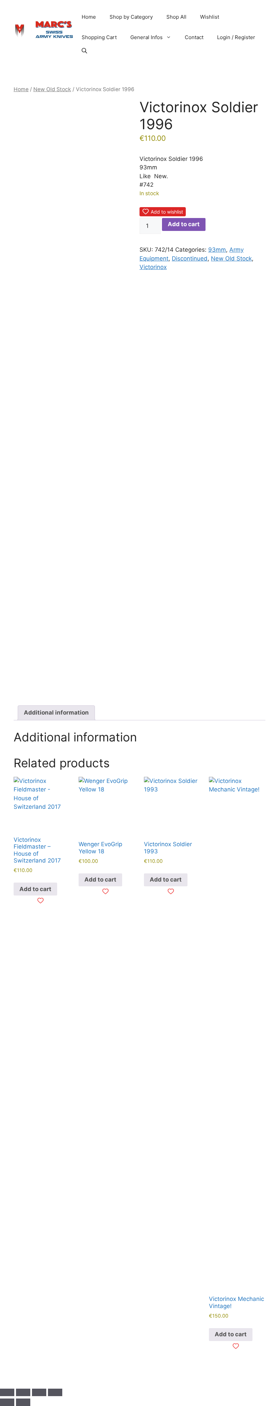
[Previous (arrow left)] (7, 1402)
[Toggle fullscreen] (23, 1392)
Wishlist (209, 17)
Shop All (176, 17)
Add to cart (184, 224)
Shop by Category (131, 17)
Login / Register (236, 37)
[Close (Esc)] (55, 1392)
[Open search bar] (85, 50)
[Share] (39, 1392)
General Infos (146, 37)
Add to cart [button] (35, 889)
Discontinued (190, 258)
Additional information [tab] (56, 712)
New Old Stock (52, 89)
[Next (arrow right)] (23, 1402)
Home (89, 17)
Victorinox (153, 267)
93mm (217, 249)
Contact (194, 37)
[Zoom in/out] (7, 1392)
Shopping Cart (99, 37)
